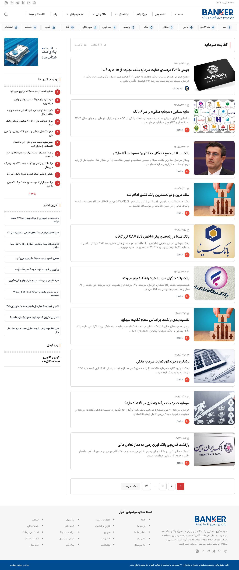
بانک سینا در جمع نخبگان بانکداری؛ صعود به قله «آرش (151, 153)
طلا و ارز (101, 14)
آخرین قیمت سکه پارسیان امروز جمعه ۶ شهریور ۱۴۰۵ (32, 306)
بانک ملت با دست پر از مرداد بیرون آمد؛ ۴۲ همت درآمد (35, 220)
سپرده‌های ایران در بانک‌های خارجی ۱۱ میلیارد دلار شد (33, 233)
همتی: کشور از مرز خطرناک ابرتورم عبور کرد (31, 91)
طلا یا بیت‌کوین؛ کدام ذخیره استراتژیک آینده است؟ (34, 317)
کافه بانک (69, 526)
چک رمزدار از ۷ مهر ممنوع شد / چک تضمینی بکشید (30, 184)
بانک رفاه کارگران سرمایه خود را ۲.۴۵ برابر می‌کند (155, 278)
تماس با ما (139, 532)
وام (55, 14)
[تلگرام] (17, 3)
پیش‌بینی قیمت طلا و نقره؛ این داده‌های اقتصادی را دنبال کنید (33, 144)
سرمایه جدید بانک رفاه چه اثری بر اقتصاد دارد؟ (156, 403)
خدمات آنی (33, 526)
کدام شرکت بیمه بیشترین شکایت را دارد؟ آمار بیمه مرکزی (34, 245)
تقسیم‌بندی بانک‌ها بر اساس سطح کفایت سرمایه (155, 320)
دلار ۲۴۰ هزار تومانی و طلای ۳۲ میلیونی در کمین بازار (28, 133)
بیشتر (33, 193)
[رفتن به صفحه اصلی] (218, 14)
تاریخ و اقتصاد (102, 526)
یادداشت (105, 545)
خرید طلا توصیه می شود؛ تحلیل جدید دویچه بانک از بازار (30, 112)
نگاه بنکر (34, 545)
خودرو (107, 532)
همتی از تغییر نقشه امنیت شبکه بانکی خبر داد (30, 174)
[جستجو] (6, 14)
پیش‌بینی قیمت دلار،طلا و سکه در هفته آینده (37, 269)
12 (146, 486)
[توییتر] (23, 3)
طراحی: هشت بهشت (19, 565)
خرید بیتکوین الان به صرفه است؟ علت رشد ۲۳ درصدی (36, 293)
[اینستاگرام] (6, 3)
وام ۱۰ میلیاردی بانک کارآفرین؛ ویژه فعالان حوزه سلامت (29, 155)
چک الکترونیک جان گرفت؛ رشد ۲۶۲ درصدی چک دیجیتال (28, 165)
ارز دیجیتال (76, 14)
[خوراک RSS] (12, 3)
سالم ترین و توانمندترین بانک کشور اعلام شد (157, 195)
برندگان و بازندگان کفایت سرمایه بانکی (162, 361)
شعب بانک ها (32, 539)
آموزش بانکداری (66, 539)
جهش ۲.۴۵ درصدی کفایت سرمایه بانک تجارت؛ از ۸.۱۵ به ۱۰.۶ (145, 70)
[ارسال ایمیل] (29, 3)
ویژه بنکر (142, 14)
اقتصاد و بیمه (37, 14)
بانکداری (123, 14)
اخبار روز (160, 14)
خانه (181, 14)
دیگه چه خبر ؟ (67, 532)
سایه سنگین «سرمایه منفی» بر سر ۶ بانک (161, 111)
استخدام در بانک (30, 532)
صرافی (35, 520)
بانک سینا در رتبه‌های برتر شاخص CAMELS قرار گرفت (152, 236)
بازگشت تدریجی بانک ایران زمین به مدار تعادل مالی (153, 445)
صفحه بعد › (131, 486)
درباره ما (141, 526)
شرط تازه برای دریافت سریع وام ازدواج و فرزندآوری (33, 101)
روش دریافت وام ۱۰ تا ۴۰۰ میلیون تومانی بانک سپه (29, 123)
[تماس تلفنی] (34, 3)
